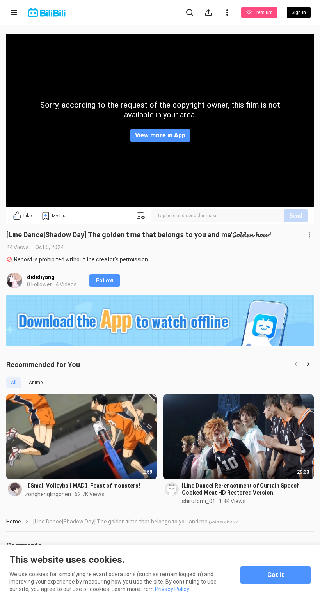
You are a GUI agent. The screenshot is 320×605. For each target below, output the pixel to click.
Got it (275, 574)
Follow (104, 280)
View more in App (160, 135)
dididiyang (41, 277)
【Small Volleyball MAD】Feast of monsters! (82, 486)
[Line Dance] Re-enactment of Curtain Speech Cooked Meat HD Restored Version (241, 489)
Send (295, 216)
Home (13, 521)
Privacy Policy (172, 589)
